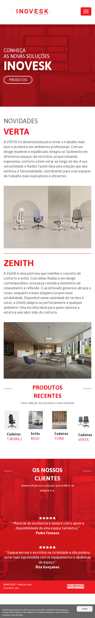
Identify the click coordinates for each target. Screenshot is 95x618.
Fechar (84, 609)
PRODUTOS (18, 80)
